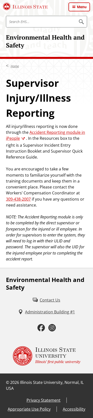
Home (15, 66)
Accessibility (74, 409)
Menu (82, 6)
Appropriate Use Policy (29, 409)
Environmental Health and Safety (45, 41)
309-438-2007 (18, 199)
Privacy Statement (44, 400)
